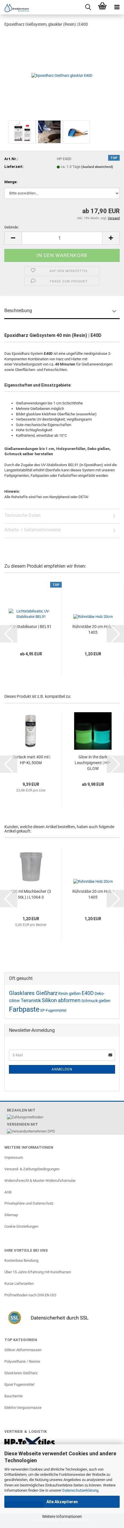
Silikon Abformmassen (23, 1350)
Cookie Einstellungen (21, 1226)
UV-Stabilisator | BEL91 (31, 626)
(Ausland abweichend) (97, 167)
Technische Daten (22, 515)
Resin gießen (69, 993)
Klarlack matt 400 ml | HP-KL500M (31, 760)
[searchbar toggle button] (88, 7)
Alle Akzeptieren (62, 1501)
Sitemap (11, 1215)
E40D (88, 993)
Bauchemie (13, 1396)
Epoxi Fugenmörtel (19, 1384)
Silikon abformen (61, 1000)
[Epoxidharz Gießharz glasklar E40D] (62, 75)
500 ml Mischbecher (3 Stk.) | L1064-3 (31, 894)
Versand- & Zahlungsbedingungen (31, 1169)
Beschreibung (18, 310)
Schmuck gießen (95, 1000)
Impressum (13, 1157)
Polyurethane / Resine (22, 1361)
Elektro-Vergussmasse (23, 1407)
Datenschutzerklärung (80, 1490)
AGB (8, 1192)
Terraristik (31, 1000)
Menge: (11, 182)
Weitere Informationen (62, 1516)
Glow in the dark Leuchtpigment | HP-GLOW (93, 763)
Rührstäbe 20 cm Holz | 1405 (93, 629)
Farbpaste (24, 1009)
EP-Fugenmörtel (53, 1010)
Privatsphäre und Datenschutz (28, 1203)
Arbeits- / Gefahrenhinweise (32, 530)
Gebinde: (11, 227)
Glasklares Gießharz (33, 993)
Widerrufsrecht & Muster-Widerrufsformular (40, 1180)
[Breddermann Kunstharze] (14, 8)
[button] (13, 238)
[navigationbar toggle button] (117, 7)
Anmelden (62, 1069)
